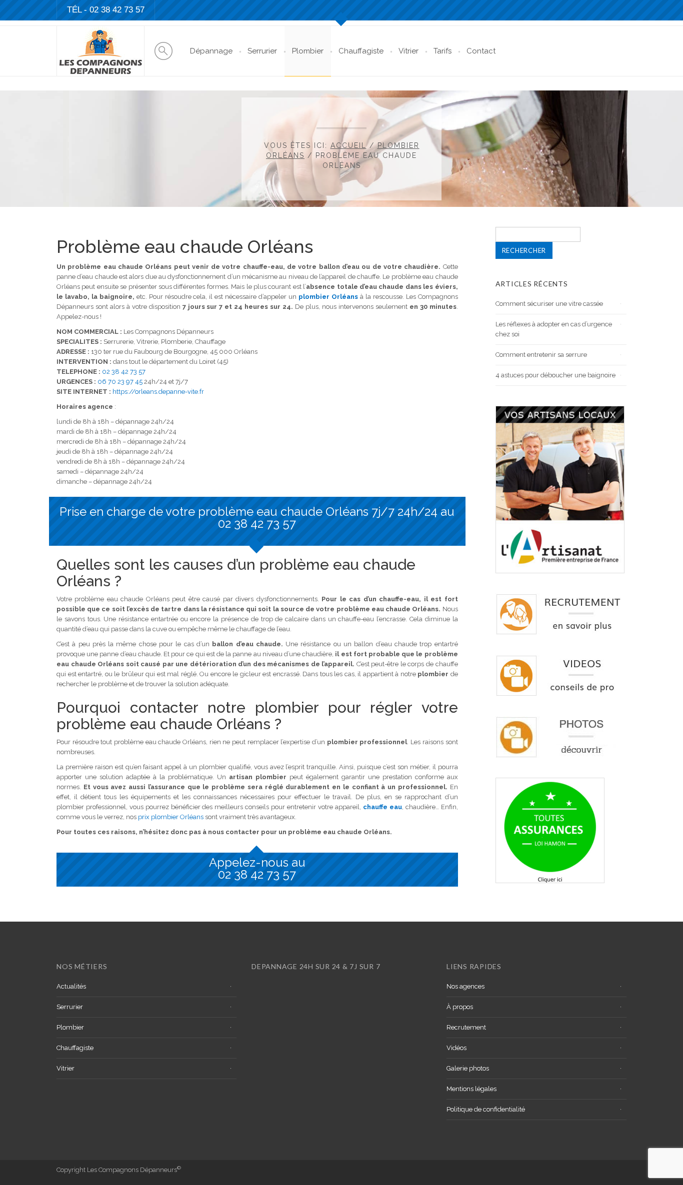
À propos (459, 1007)
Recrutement (466, 1027)
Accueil (348, 145)
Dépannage (211, 50)
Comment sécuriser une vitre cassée (549, 303)
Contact (481, 50)
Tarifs (443, 50)
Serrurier (262, 50)
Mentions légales (471, 1089)
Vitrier (408, 50)
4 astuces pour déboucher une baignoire (556, 375)
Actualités (71, 986)
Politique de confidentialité (485, 1109)
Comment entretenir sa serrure (541, 354)
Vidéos (456, 1048)
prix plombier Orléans (171, 817)
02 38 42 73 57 (117, 9)
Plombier (308, 50)
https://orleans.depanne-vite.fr (158, 391)
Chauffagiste (361, 50)
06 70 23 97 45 (120, 381)
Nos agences (465, 986)
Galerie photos (467, 1068)
